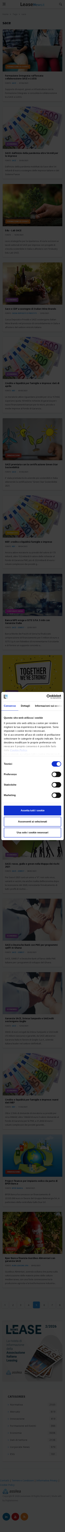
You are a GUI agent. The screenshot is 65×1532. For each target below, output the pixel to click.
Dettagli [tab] (25, 705)
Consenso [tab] (10, 705)
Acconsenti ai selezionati (32, 821)
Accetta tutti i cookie (32, 810)
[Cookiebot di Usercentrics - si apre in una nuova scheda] (46, 696)
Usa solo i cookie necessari (32, 832)
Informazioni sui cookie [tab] (48, 705)
